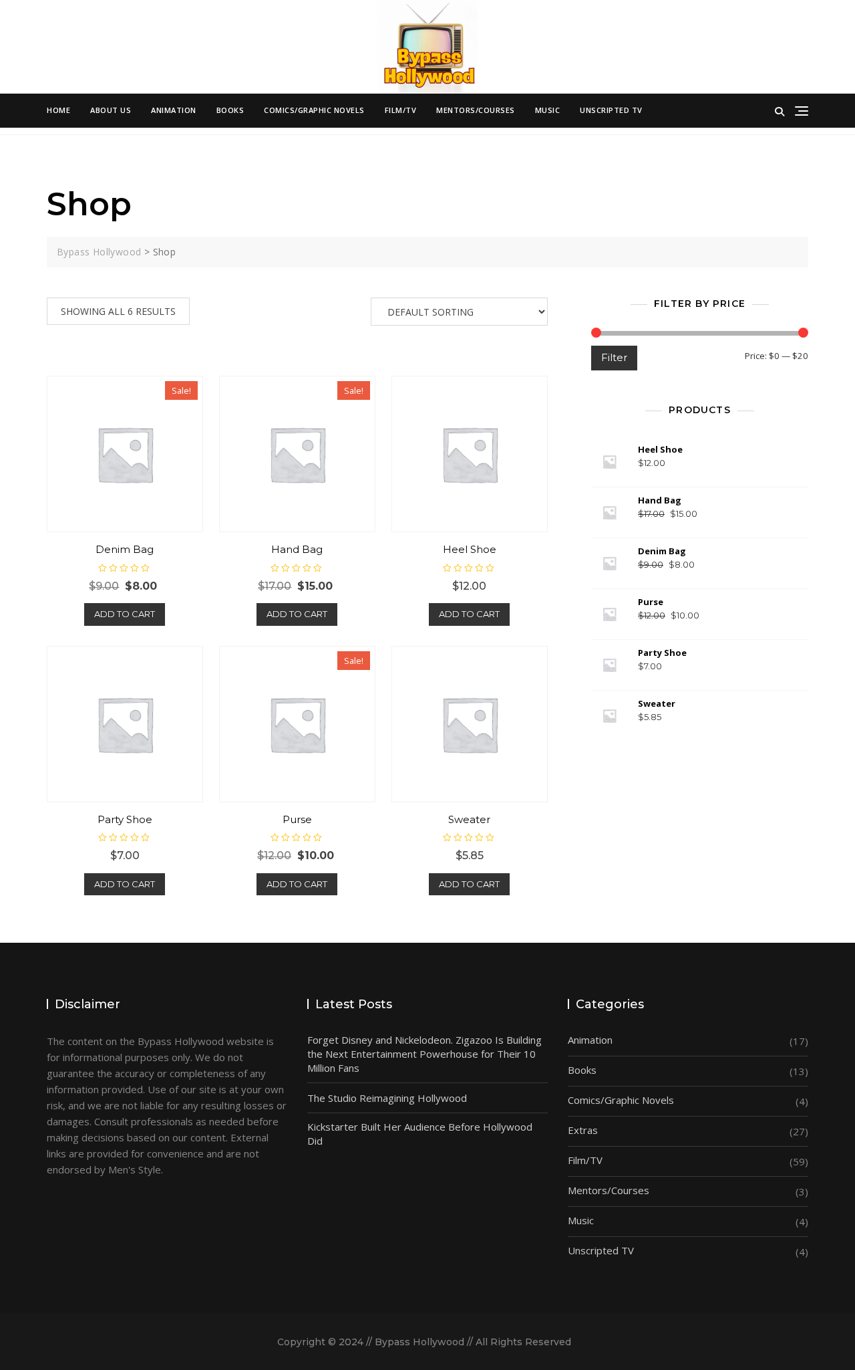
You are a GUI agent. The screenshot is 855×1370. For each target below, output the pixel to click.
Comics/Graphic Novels (314, 110)
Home (58, 110)
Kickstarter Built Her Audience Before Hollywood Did (419, 1133)
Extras (583, 1130)
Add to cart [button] (124, 613)
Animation (173, 110)
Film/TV (401, 110)
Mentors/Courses (475, 110)
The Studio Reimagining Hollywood (387, 1098)
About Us (110, 110)
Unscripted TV (611, 110)
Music (547, 110)
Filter (614, 357)
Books (230, 110)
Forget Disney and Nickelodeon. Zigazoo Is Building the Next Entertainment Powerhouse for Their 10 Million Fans (424, 1053)
